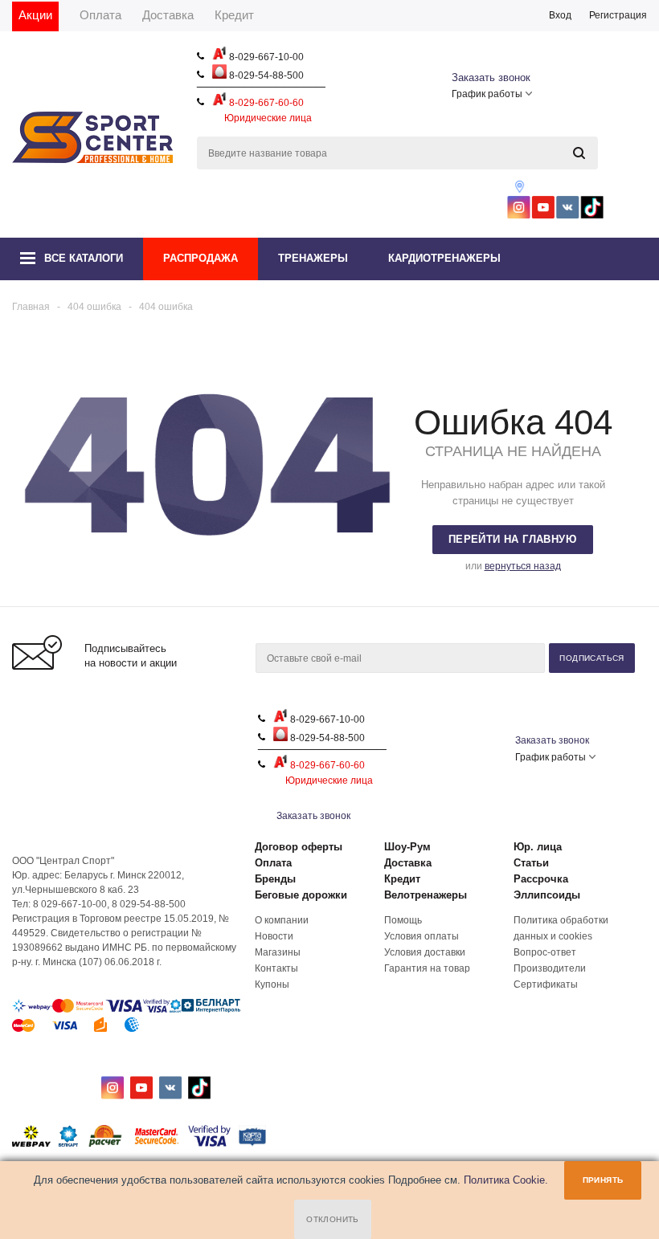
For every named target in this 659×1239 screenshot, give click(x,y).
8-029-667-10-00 (265, 57)
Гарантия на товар (427, 968)
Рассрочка (541, 879)
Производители (550, 968)
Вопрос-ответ (545, 952)
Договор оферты (298, 847)
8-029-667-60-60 (265, 102)
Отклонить (332, 1219)
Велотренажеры (425, 895)
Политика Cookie (504, 1180)
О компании (282, 920)
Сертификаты (546, 984)
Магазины (278, 952)
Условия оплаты (421, 936)
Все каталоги (83, 258)
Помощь (403, 920)
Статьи (531, 863)
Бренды (275, 879)
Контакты (276, 968)
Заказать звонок (491, 77)
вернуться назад (523, 566)
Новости (274, 936)
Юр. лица (538, 847)
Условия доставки (424, 952)
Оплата (273, 863)
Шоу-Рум (407, 847)
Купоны (272, 984)
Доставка (408, 863)
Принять (603, 1180)
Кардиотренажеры (444, 258)
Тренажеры (313, 258)
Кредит (402, 879)
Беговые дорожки (301, 895)
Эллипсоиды (547, 895)
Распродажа (200, 258)
